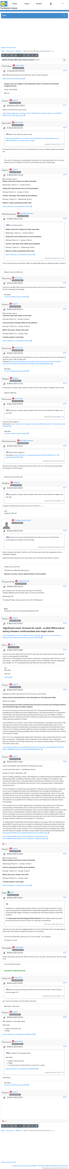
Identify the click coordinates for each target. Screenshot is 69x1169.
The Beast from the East (23, 520)
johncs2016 (19, 122)
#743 (64, 761)
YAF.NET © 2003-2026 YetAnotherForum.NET (53, 1166)
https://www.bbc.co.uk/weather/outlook (16, 206)
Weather (19, 51)
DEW (12, 892)
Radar (15, 4)
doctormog (19, 278)
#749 (64, 1046)
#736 (64, 446)
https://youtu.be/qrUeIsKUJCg (13, 79)
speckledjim (19, 947)
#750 (64, 1097)
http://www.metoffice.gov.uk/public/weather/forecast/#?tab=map (25, 833)
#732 (64, 309)
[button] (3, 55)
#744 (64, 854)
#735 (64, 404)
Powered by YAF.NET (30, 1166)
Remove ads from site (8, 47)
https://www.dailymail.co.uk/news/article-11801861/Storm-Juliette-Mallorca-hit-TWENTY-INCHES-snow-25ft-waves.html (32, 139)
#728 (64, 128)
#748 (64, 1017)
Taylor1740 (18, 978)
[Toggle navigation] (64, 15)
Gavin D (15, 100)
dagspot (15, 378)
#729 (64, 175)
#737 (64, 488)
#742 (64, 689)
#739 (64, 586)
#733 (64, 353)
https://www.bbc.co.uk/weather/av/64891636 (18, 1034)
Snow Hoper (20, 65)
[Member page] (51, 3)
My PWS (7, 677)
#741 (64, 650)
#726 (64, 71)
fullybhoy (16, 483)
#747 (64, 983)
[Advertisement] (34, 32)
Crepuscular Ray (23, 581)
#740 (64, 623)
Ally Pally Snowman (26, 213)
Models (39, 4)
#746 (64, 952)
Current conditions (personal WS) (15, 297)
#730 (64, 218)
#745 (64, 897)
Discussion (10, 51)
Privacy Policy (16, 1166)
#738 (64, 530)
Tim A (13, 645)
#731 (64, 283)
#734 (64, 383)
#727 (64, 105)
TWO (4, 15)
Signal (27, 4)
